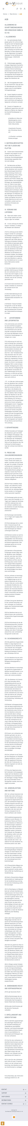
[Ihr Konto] (24, 8)
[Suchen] (17, 8)
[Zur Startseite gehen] (14, 4)
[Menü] (3, 8)
